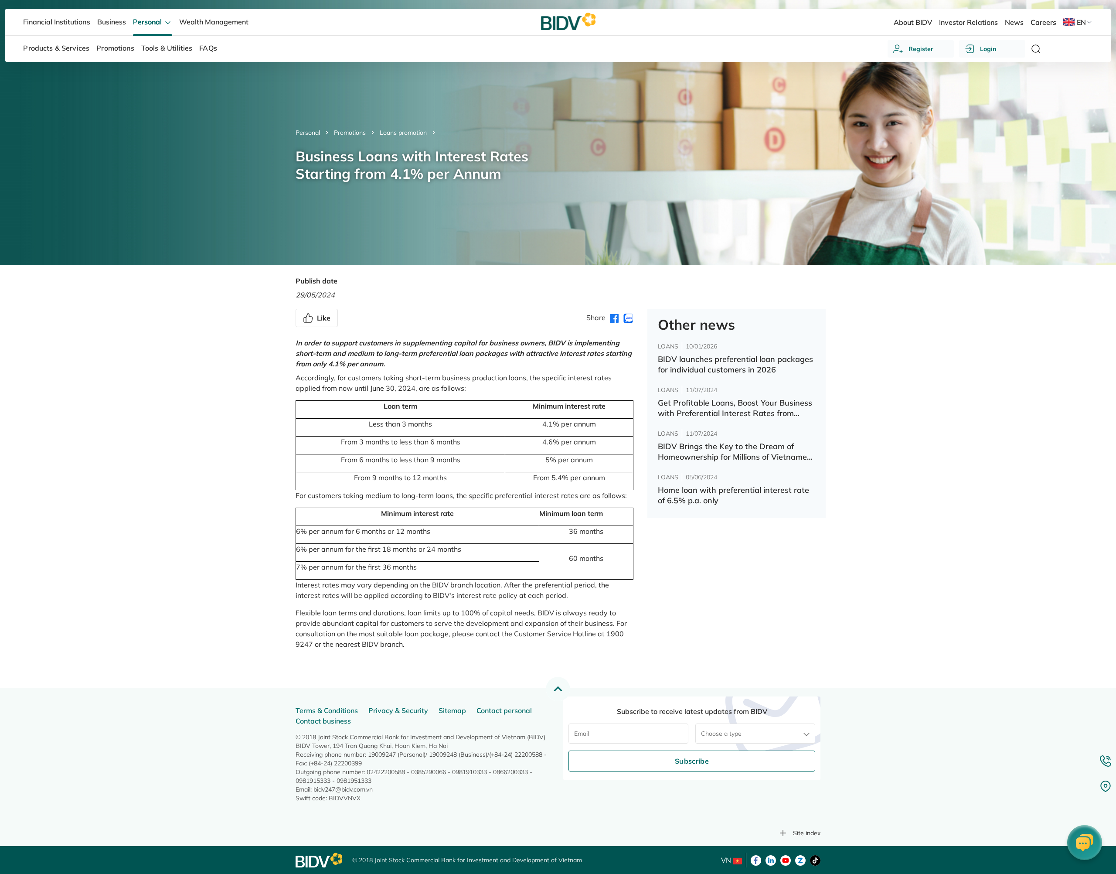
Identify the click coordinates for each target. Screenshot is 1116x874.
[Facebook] (756, 859)
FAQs (208, 48)
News (1014, 22)
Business (111, 21)
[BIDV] (320, 860)
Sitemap (452, 710)
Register (920, 49)
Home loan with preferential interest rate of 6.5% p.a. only (733, 495)
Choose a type (721, 733)
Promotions (350, 133)
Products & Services (56, 48)
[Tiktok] (815, 859)
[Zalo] (800, 859)
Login (988, 49)
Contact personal (504, 710)
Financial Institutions (56, 21)
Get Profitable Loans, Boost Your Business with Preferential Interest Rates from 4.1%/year (735, 408)
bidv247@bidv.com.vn (343, 789)
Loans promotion (403, 133)
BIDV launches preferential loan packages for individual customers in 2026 (735, 364)
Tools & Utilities (167, 48)
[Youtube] (785, 859)
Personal (308, 133)
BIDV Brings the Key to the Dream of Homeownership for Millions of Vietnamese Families (736, 451)
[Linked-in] (771, 859)
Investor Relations (968, 22)
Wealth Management (213, 21)
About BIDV (913, 22)
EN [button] (1081, 22)
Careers (1043, 22)
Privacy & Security (398, 710)
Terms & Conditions (327, 710)
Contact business (323, 721)
